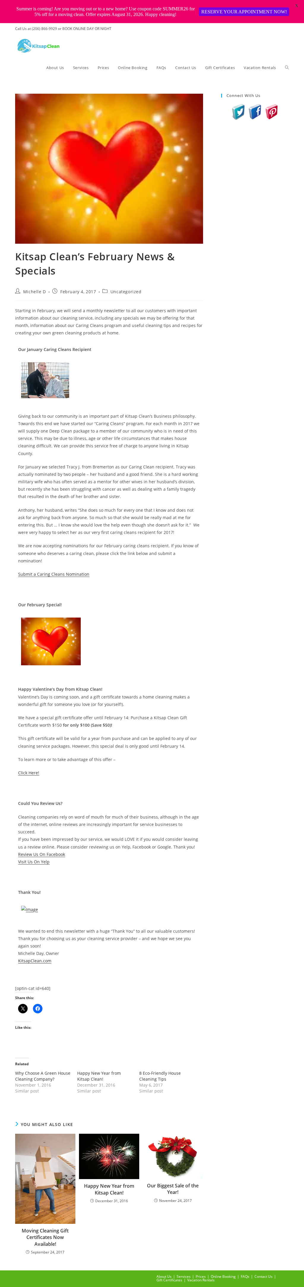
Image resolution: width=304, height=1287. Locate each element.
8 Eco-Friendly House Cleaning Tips (160, 1076)
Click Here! (28, 773)
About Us (164, 1276)
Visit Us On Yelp (34, 862)
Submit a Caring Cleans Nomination (53, 574)
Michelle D (34, 291)
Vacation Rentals (201, 1280)
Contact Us (263, 1276)
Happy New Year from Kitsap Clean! (99, 1076)
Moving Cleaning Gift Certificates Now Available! (45, 1237)
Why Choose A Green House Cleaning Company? (42, 1076)
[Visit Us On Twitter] (238, 111)
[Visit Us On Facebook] (255, 111)
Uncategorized (126, 291)
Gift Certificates (169, 1280)
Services (184, 1276)
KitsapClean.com (34, 961)
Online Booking (223, 1276)
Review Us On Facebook (41, 854)
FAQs (245, 1276)
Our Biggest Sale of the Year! (173, 1188)
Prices (201, 1276)
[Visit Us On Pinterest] (271, 111)
